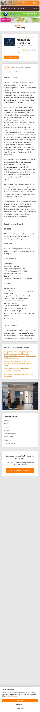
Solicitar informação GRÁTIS (20, 470)
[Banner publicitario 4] (20, 19)
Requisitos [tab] (8, 72)
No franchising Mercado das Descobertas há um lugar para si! (18, 375)
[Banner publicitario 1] (20, 3)
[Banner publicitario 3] (20, 14)
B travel (6, 427)
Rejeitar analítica (20, 704)
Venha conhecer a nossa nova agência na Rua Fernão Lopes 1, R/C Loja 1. (17, 370)
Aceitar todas (20, 700)
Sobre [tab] (7, 68)
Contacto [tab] (16, 72)
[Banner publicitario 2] (20, 8)
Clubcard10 (7, 440)
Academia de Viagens (10, 434)
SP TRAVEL (7, 430)
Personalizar (20, 709)
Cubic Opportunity (9, 444)
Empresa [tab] (28, 68)
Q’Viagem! (7, 420)
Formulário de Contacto (11, 57)
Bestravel (7, 424)
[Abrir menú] (3, 26)
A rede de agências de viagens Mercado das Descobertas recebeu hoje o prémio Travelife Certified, (17, 363)
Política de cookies (11, 696)
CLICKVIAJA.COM (9, 437)
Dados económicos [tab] (17, 68)
